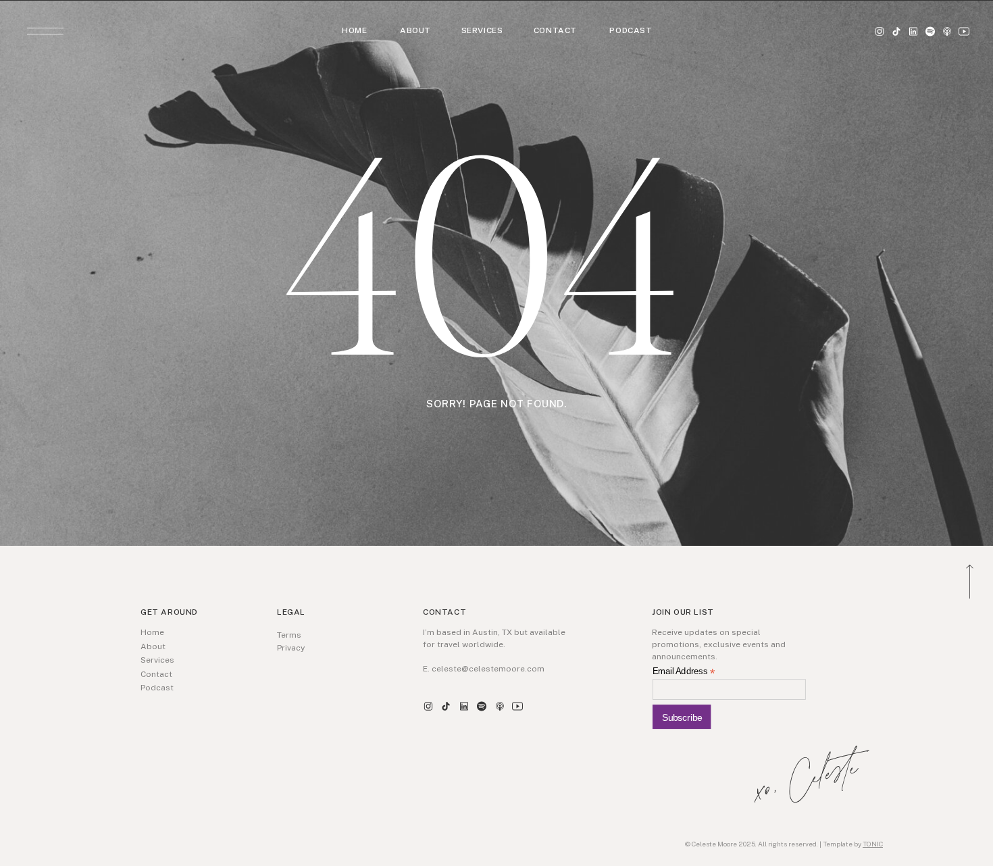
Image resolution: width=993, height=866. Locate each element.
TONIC (873, 844)
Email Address (684, 672)
